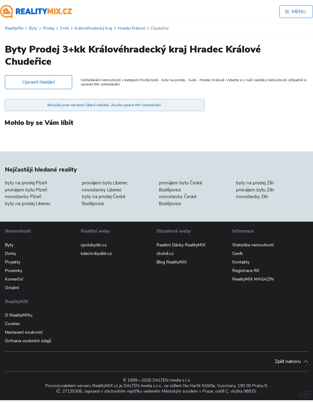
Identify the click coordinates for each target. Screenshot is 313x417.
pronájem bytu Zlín (255, 190)
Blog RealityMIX (171, 262)
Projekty (12, 262)
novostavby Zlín (252, 197)
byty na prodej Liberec (27, 204)
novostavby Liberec (102, 190)
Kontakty (240, 262)
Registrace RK (246, 271)
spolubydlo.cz (94, 245)
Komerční (14, 279)
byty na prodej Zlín (255, 183)
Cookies (12, 324)
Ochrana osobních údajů (28, 341)
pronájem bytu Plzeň (26, 190)
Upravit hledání (38, 82)
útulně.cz (165, 253)
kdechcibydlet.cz (96, 253)
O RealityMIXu (18, 315)
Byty (9, 245)
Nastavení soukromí (23, 332)
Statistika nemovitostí (253, 245)
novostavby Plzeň (23, 197)
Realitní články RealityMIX (180, 245)
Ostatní (12, 288)
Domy (10, 253)
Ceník (237, 253)
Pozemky (13, 271)
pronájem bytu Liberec (104, 183)
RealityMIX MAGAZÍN (253, 279)
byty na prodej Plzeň (26, 183)
